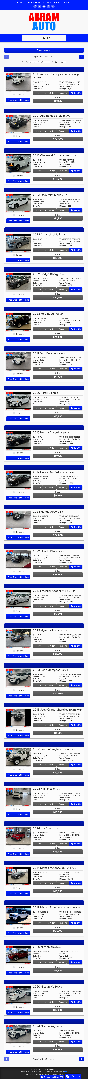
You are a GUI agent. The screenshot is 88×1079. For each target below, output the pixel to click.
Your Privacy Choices (57, 1071)
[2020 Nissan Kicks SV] (18, 955)
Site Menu (44, 37)
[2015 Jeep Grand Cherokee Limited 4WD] (18, 717)
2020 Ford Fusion (45, 393)
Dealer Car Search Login (28, 1071)
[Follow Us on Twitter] (39, 6)
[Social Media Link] (53, 6)
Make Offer (50, 93)
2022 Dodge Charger (49, 274)
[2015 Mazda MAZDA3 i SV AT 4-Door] (18, 876)
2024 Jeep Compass (51, 670)
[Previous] (6, 57)
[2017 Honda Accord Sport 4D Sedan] (18, 480)
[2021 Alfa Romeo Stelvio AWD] (18, 124)
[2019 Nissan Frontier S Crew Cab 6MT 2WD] (18, 915)
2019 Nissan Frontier (57, 907)
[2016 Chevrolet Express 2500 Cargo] (18, 163)
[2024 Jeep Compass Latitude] (18, 678)
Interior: (36, 84)
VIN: (61, 82)
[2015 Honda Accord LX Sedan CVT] (18, 440)
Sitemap (47, 1071)
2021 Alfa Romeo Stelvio (51, 115)
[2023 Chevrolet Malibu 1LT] (18, 203)
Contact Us (45, 1069)
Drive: (35, 89)
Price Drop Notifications (18, 100)
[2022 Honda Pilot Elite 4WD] (18, 559)
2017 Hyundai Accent (54, 590)
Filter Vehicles (45, 50)
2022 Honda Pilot (49, 551)
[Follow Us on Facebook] (35, 6)
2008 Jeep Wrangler (55, 749)
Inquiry (38, 93)
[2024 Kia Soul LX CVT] (18, 836)
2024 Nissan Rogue (47, 1026)
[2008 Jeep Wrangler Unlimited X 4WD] (18, 757)
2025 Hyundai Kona (50, 630)
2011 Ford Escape (49, 353)
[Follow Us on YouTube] (44, 6)
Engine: (62, 84)
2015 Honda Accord (53, 432)
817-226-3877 (65, 2)
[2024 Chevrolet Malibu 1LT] (18, 242)
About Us (38, 1069)
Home (33, 1069)
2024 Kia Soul (46, 828)
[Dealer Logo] (44, 21)
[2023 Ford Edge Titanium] (18, 322)
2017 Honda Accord (54, 472)
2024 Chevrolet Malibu (50, 234)
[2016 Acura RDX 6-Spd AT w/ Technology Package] (18, 82)
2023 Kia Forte (46, 788)
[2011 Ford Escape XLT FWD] (18, 361)
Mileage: (62, 89)
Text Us (77, 93)
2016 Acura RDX (56, 76)
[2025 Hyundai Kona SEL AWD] (18, 638)
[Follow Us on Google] (48, 6)
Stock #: (36, 82)
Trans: (61, 86)
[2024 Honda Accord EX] (18, 519)
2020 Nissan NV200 (47, 986)
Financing (63, 93)
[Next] (81, 57)
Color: (35, 86)
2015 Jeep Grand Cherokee (57, 709)
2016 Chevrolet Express (54, 155)
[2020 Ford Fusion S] (18, 401)
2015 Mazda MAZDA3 (55, 867)
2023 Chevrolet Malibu (50, 195)
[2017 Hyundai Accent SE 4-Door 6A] (18, 599)
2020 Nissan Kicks (47, 947)
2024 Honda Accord (48, 511)
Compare (20, 94)
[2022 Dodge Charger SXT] (18, 282)
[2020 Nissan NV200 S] (18, 995)
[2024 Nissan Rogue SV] (18, 1034)
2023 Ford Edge (48, 313)
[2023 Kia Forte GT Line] (18, 797)
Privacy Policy (53, 1069)
